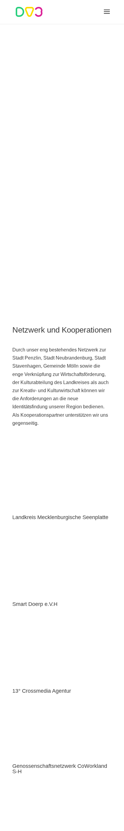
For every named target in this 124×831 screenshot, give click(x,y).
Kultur (62, 222)
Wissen (62, 246)
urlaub (62, 270)
